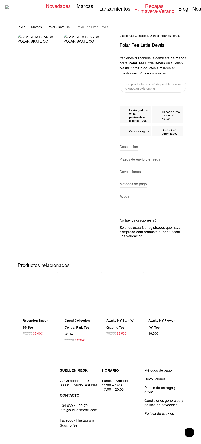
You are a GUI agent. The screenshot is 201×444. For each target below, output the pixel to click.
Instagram (86, 420)
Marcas (36, 27)
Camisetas (141, 36)
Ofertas (154, 36)
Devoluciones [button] (130, 171)
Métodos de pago (158, 370)
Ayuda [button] (124, 196)
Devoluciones (155, 378)
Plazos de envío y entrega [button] (140, 159)
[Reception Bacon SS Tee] (38, 292)
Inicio (21, 27)
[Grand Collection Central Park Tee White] (80, 292)
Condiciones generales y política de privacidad (163, 402)
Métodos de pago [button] (133, 183)
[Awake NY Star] (121, 292)
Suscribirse (68, 425)
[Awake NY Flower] (163, 292)
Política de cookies (159, 413)
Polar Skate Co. (59, 27)
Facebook (68, 420)
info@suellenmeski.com (78, 409)
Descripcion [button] (129, 146)
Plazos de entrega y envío (160, 389)
